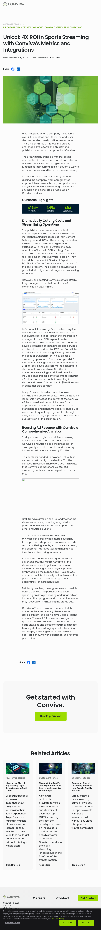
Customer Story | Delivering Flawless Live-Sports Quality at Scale (82, 787)
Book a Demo (50, 716)
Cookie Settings (12, 922)
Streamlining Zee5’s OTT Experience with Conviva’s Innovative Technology (50, 787)
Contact (62, 898)
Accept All (67, 923)
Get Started (88, 898)
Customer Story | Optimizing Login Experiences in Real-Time (17, 787)
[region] (50, 919)
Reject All (86, 923)
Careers (39, 898)
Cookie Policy (58, 919)
